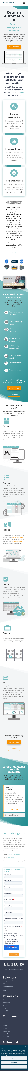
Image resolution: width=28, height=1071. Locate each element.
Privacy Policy (6, 1036)
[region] (14, 1057)
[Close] (26, 1046)
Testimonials (6, 1031)
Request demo (14, 47)
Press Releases (7, 1011)
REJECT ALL (14, 1058)
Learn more (14, 395)
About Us (5, 1020)
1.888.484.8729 (11, 857)
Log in (4, 990)
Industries (5, 1023)
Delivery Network (17, 541)
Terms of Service (7, 1034)
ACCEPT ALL (14, 1062)
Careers (5, 1028)
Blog (4, 999)
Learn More (14, 809)
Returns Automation (8, 986)
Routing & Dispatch (17, 537)
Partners (5, 1025)
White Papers (6, 1002)
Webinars (5, 1005)
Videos (4, 1008)
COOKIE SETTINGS (14, 1067)
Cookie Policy (23, 1052)
